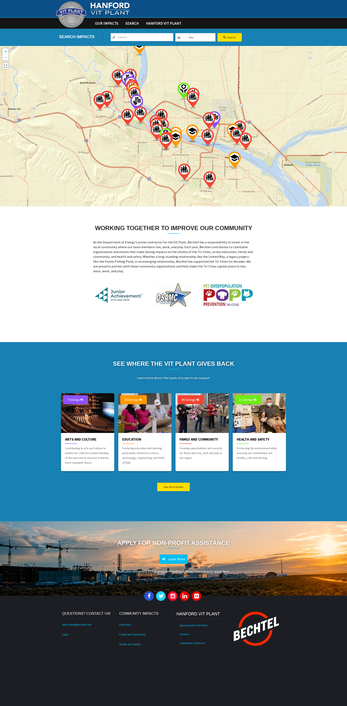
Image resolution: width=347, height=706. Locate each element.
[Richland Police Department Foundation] (140, 115)
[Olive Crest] (209, 180)
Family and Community (199, 439)
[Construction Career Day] (234, 160)
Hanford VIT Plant (163, 23)
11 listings (246, 399)
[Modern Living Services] (157, 132)
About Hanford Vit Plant (193, 625)
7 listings (73, 399)
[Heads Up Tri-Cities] (184, 91)
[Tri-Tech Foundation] (175, 139)
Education (131, 439)
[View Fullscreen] (5, 66)
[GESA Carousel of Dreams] (184, 172)
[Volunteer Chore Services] (118, 78)
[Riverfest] (192, 133)
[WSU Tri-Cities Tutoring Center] (139, 47)
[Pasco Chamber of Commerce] (245, 141)
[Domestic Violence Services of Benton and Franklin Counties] (127, 118)
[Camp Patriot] (193, 100)
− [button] (5, 57)
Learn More (175, 559)
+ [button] (5, 51)
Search (132, 23)
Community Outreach (192, 643)
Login (65, 634)
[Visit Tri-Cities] (165, 142)
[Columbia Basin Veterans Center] (237, 136)
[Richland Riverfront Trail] (100, 102)
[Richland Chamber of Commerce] (107, 100)
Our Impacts (106, 23)
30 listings (131, 399)
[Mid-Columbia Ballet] (137, 104)
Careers (184, 634)
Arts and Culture (81, 439)
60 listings (189, 399)
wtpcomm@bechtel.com (77, 624)
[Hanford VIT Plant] (71, 14)
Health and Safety (253, 439)
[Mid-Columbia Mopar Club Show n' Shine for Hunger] (207, 138)
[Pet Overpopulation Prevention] (209, 121)
